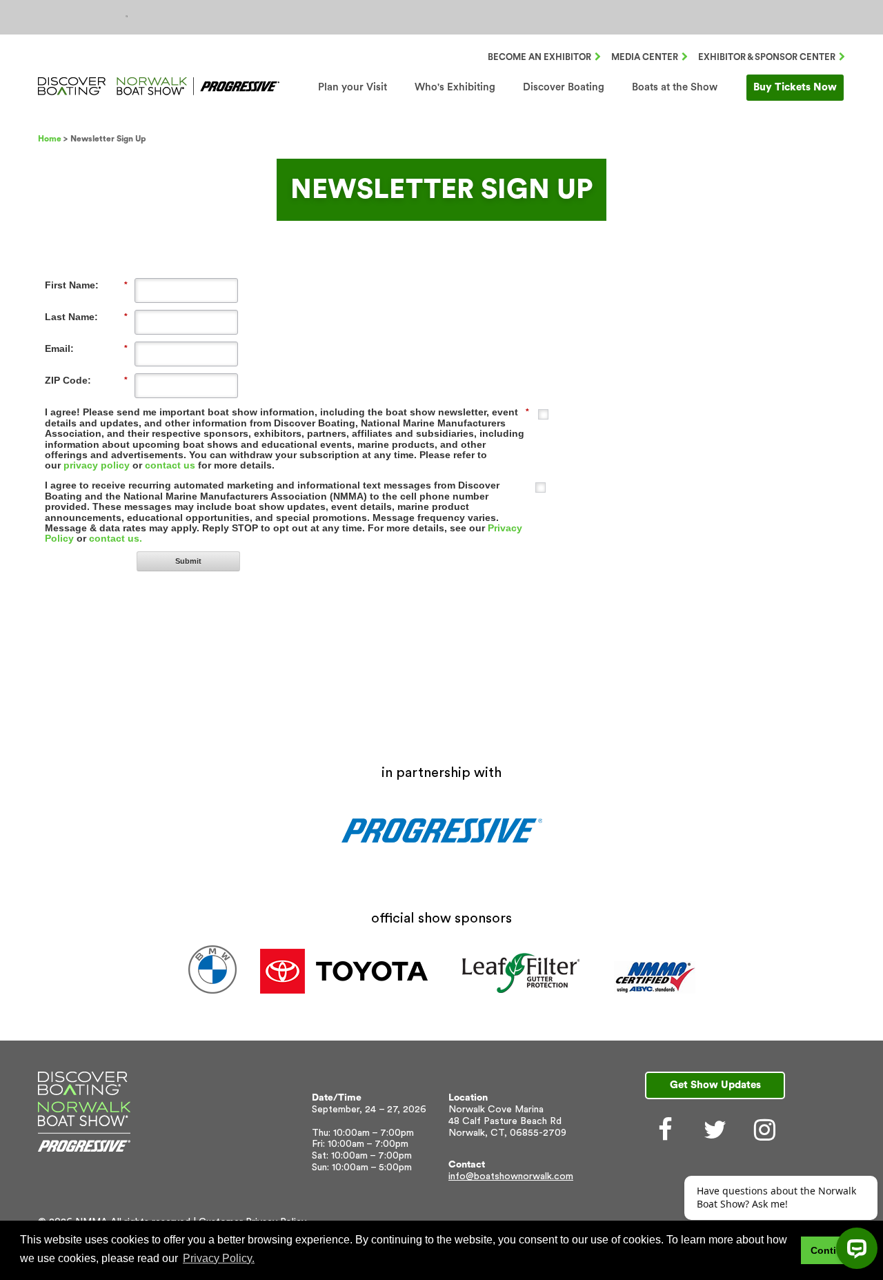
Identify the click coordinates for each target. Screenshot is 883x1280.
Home (49, 139)
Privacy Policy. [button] (219, 1258)
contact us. (115, 538)
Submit (188, 561)
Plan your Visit (352, 87)
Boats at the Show (674, 87)
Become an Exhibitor (539, 56)
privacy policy (96, 465)
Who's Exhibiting (455, 87)
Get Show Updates (715, 1085)
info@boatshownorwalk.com (510, 1176)
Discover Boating (563, 87)
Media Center (644, 56)
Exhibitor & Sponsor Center (766, 56)
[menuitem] (352, 87)
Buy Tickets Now (795, 87)
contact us (170, 465)
